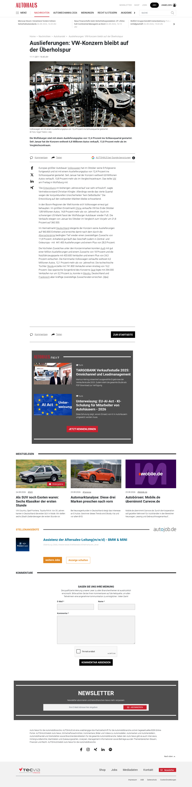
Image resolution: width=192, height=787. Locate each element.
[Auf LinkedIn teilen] (32, 181)
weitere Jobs (52, 559)
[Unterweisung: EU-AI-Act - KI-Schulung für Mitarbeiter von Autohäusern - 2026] (53, 404)
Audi (102, 248)
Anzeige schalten (78, 560)
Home (33, 36)
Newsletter (125, 5)
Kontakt (148, 770)
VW (114, 178)
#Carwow (87, 492)
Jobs (144, 5)
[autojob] (165, 529)
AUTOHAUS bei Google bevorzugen (113, 157)
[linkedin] (103, 749)
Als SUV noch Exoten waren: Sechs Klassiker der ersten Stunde (37, 501)
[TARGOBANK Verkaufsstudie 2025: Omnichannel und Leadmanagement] (53, 373)
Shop (136, 5)
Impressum (132, 780)
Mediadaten (130, 770)
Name (100, 601)
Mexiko (87, 273)
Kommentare (41, 157)
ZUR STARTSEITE (123, 334)
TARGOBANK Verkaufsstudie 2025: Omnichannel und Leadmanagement (103, 372)
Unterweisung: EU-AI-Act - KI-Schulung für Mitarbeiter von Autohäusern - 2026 (98, 405)
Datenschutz (152, 780)
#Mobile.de (142, 492)
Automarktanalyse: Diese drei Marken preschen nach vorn (93, 499)
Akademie (126, 12)
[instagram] (88, 749)
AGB (142, 780)
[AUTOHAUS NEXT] (46, 357)
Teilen (59, 157)
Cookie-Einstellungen (168, 780)
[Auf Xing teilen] (32, 187)
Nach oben (168, 756)
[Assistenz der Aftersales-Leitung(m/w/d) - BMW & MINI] (22, 544)
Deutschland (62, 228)
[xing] (95, 749)
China (78, 208)
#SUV (30, 492)
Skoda (50, 266)
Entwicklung (49, 188)
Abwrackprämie (47, 235)
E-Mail (60, 601)
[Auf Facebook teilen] (32, 168)
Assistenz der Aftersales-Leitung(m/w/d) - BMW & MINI (85, 540)
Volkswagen (74, 168)
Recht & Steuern (107, 12)
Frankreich (44, 277)
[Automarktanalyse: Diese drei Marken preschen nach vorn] (96, 474)
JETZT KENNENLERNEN (82, 429)
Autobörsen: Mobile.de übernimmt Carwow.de (143, 499)
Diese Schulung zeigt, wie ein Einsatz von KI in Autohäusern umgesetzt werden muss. (101, 415)
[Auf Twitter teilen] (32, 175)
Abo (154, 5)
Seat (93, 269)
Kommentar (62, 613)
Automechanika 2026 (65, 12)
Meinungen (87, 12)
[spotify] (110, 749)
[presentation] (174, 24)
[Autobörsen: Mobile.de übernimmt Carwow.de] (151, 474)
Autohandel (59, 36)
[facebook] (81, 749)
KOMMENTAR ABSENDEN (96, 662)
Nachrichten (41, 12)
